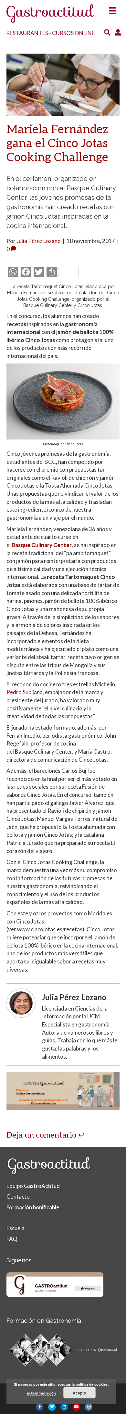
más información (41, 1393)
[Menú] (113, 8)
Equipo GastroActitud (33, 1185)
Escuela (15, 1228)
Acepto (79, 1393)
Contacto (18, 1196)
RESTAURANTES (27, 33)
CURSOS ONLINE (73, 33)
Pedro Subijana (24, 692)
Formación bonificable (32, 1207)
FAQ (11, 1238)
